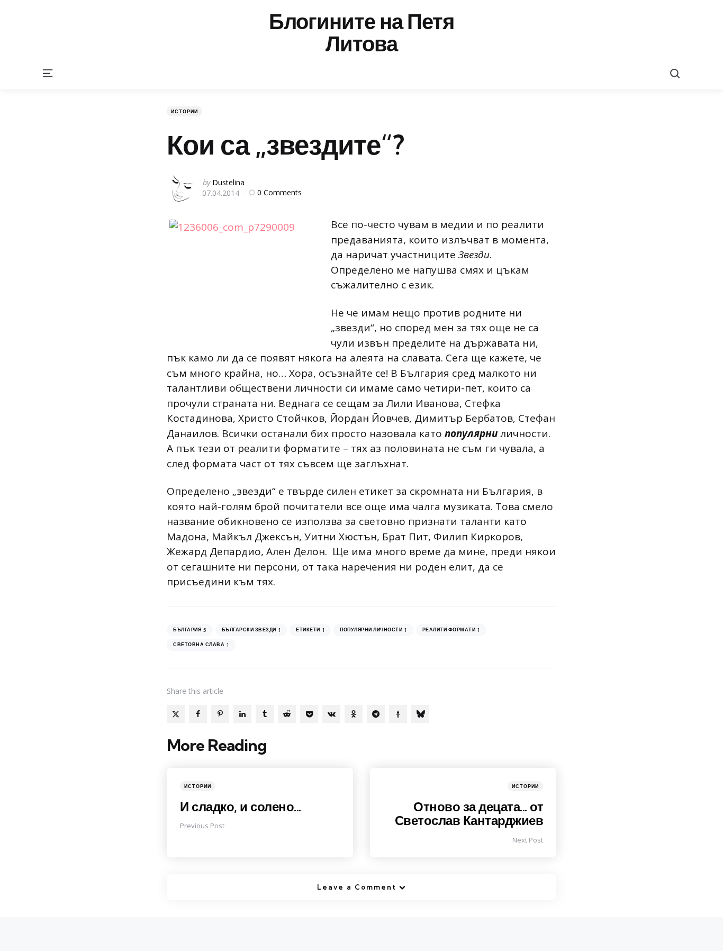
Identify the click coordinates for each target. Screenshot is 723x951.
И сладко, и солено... (240, 806)
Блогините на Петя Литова (361, 33)
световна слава (201, 644)
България (189, 630)
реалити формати (451, 630)
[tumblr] (265, 714)
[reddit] (287, 714)
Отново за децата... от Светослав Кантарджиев (469, 813)
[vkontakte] (331, 714)
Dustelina (228, 182)
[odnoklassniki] (354, 714)
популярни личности (373, 630)
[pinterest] (220, 714)
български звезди (251, 630)
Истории (184, 111)
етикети (310, 630)
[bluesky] (420, 714)
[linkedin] (242, 714)
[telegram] (376, 714)
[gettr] (398, 714)
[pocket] (309, 714)
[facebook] (198, 714)
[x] (176, 714)
